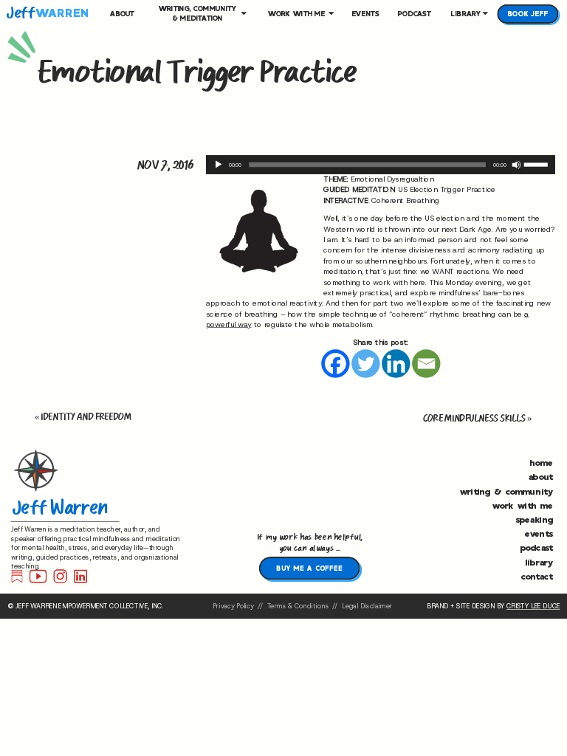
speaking (534, 519)
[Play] (218, 165)
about (541, 476)
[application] (380, 164)
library (539, 561)
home (541, 462)
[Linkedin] (396, 363)
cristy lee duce (533, 606)
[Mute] (516, 165)
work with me (522, 505)
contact (536, 576)
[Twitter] (365, 363)
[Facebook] (335, 363)
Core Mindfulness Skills (474, 418)
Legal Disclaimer (366, 606)
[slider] (537, 163)
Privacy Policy (233, 606)
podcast (537, 547)
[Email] (426, 363)
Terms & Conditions (298, 606)
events (538, 533)
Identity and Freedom (86, 416)
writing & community (506, 490)
